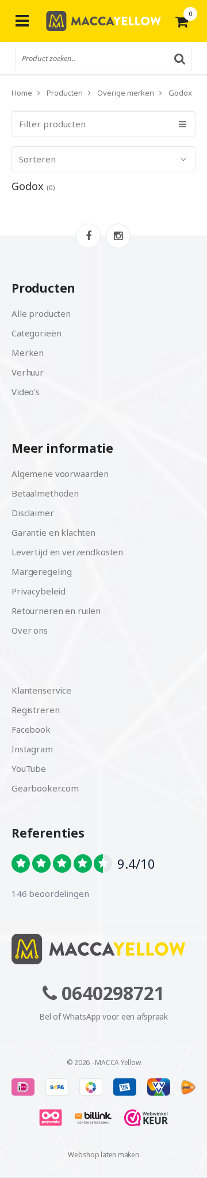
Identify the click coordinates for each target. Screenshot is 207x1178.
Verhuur (28, 372)
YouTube (29, 768)
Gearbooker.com (45, 788)
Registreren (35, 709)
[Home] (103, 949)
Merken (28, 352)
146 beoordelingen (50, 893)
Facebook (31, 729)
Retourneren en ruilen (56, 610)
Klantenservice (41, 690)
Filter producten (52, 124)
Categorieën (36, 333)
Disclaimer (33, 512)
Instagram (32, 749)
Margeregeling (42, 571)
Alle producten (41, 313)
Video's (26, 391)
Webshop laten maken (103, 1155)
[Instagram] (118, 236)
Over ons (30, 630)
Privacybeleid (39, 591)
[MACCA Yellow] (103, 21)
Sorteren (37, 159)
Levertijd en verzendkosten (67, 552)
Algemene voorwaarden (60, 473)
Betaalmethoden (45, 493)
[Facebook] (88, 236)
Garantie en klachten (53, 532)
